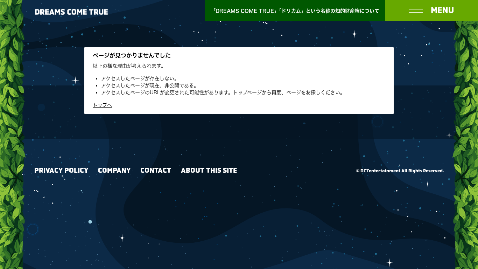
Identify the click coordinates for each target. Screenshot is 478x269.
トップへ (102, 105)
